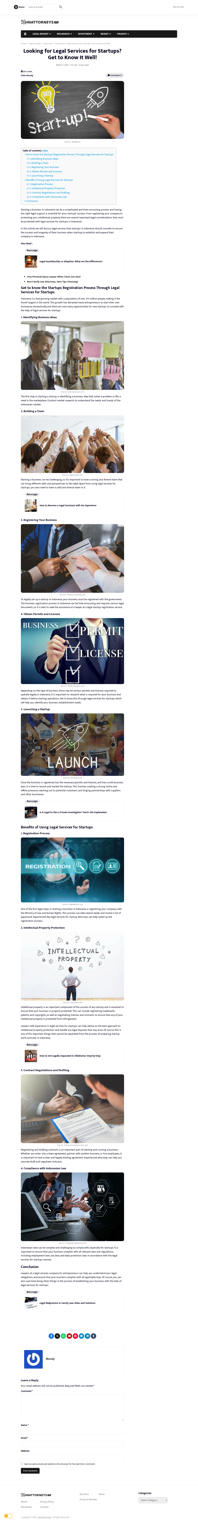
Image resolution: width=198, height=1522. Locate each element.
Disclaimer (26, 1507)
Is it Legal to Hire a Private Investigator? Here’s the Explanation (73, 812)
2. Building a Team (39, 163)
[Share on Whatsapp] (63, 1336)
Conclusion (32, 201)
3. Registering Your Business (44, 167)
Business (84, 1494)
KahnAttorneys (44, 1517)
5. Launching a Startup (41, 176)
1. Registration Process (41, 184)
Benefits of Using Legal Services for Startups (49, 180)
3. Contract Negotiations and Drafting (50, 193)
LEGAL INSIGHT (40, 34)
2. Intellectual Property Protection (47, 188)
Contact (44, 1507)
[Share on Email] (69, 1336)
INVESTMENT (85, 34)
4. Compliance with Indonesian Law (48, 197)
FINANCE (122, 34)
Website (25, 1451)
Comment (27, 1391)
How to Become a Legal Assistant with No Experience (68, 505)
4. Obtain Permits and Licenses (46, 172)
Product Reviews (88, 1499)
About (24, 1502)
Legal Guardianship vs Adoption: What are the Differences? (71, 261)
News (102, 1494)
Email (24, 1438)
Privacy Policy (47, 1502)
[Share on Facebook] (51, 1336)
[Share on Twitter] (57, 1336)
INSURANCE (63, 34)
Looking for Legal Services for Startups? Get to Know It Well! (72, 54)
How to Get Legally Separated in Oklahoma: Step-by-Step (70, 1056)
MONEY (105, 34)
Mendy (50, 1359)
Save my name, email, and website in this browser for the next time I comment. (59, 1464)
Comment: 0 (116, 75)
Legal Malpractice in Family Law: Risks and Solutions (67, 1303)
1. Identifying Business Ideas (43, 159)
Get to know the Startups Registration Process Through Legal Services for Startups (70, 155)
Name (25, 1425)
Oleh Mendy (27, 75)
